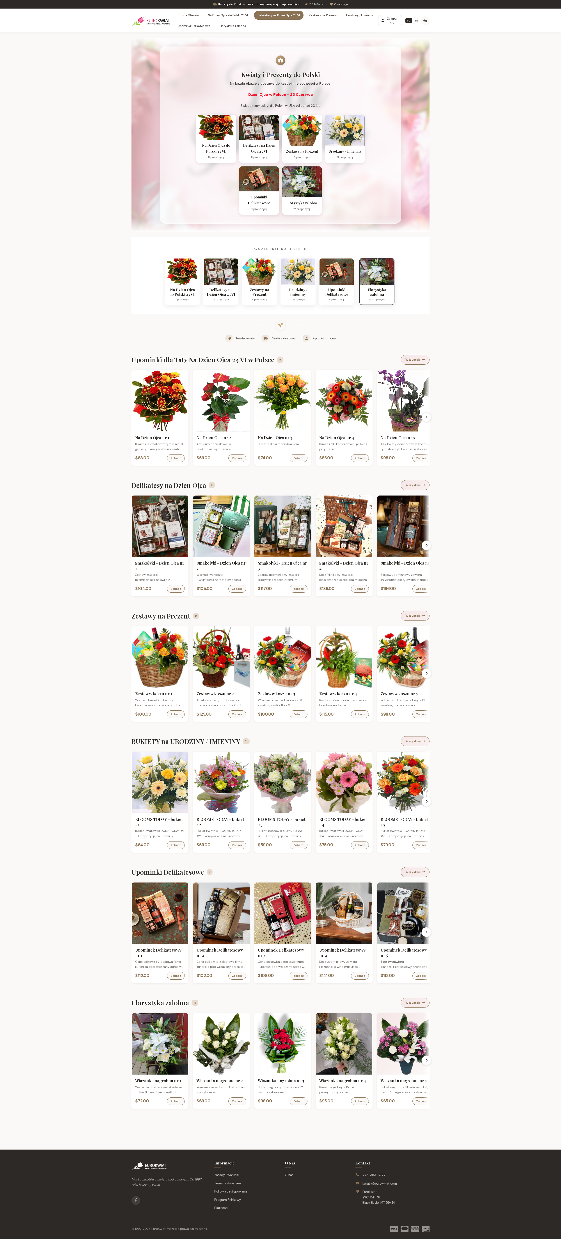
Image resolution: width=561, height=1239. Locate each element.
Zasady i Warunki (226, 1175)
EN (416, 20)
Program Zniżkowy (227, 1200)
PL (408, 20)
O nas (289, 1175)
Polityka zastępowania (230, 1191)
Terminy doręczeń (227, 1183)
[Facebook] (135, 1200)
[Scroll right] (426, 417)
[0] (425, 20)
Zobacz (176, 458)
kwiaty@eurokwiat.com (379, 1184)
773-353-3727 (373, 1175)
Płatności (221, 1208)
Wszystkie (413, 360)
